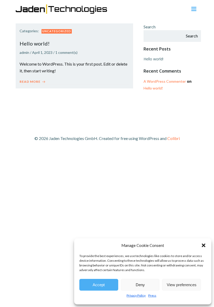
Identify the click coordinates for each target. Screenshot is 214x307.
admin (24, 52)
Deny (140, 285)
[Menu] (193, 9)
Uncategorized (56, 31)
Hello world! (153, 58)
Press (152, 295)
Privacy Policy (136, 295)
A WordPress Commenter (165, 81)
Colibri (173, 138)
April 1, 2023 (42, 52)
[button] (203, 245)
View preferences (182, 285)
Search (150, 26)
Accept (99, 285)
